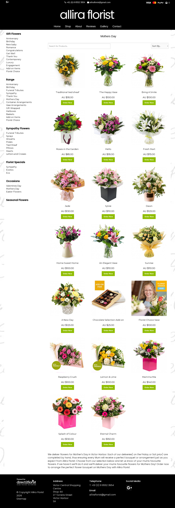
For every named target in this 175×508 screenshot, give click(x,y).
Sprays (9, 136)
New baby (11, 44)
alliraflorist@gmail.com (100, 2)
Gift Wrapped (13, 108)
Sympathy (11, 93)
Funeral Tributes (14, 90)
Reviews (91, 26)
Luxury (10, 62)
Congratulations (14, 50)
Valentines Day (13, 186)
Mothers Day (12, 99)
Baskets (10, 114)
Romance (11, 47)
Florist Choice (13, 71)
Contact (116, 26)
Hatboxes (11, 111)
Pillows (9, 148)
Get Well (10, 53)
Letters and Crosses (16, 154)
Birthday (10, 41)
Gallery (104, 26)
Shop (68, 26)
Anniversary (12, 38)
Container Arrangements (19, 102)
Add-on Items (13, 68)
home (57, 26)
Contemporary (13, 59)
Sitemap (21, 498)
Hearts (9, 151)
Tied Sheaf (11, 145)
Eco (8, 173)
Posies (9, 142)
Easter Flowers (13, 192)
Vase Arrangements (16, 105)
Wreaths (10, 139)
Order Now (67, 103)
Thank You (11, 56)
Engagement (13, 65)
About (78, 26)
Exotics (9, 170)
